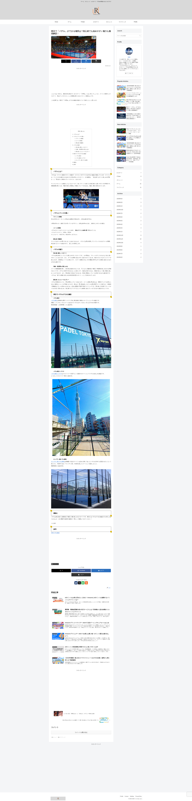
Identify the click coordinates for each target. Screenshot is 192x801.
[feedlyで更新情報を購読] (82, 582)
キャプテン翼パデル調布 (82, 160)
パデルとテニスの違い (79, 136)
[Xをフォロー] (79, 582)
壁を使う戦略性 (79, 142)
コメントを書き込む (81, 732)
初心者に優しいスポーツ (82, 147)
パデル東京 (78, 155)
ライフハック (55, 564)
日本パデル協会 (55, 532)
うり (129, 57)
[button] (96, 61)
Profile (121, 796)
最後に (75, 162)
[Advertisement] (81, 80)
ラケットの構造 (79, 138)
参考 (75, 164)
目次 (79, 131)
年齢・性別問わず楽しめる (82, 149)
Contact (126, 796)
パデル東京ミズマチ (80, 158)
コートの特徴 (79, 140)
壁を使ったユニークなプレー (83, 151)
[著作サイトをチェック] (75, 582)
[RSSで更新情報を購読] (86, 582)
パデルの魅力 (77, 145)
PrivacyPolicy (138, 796)
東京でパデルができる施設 (80, 153)
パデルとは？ (77, 134)
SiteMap (132, 796)
